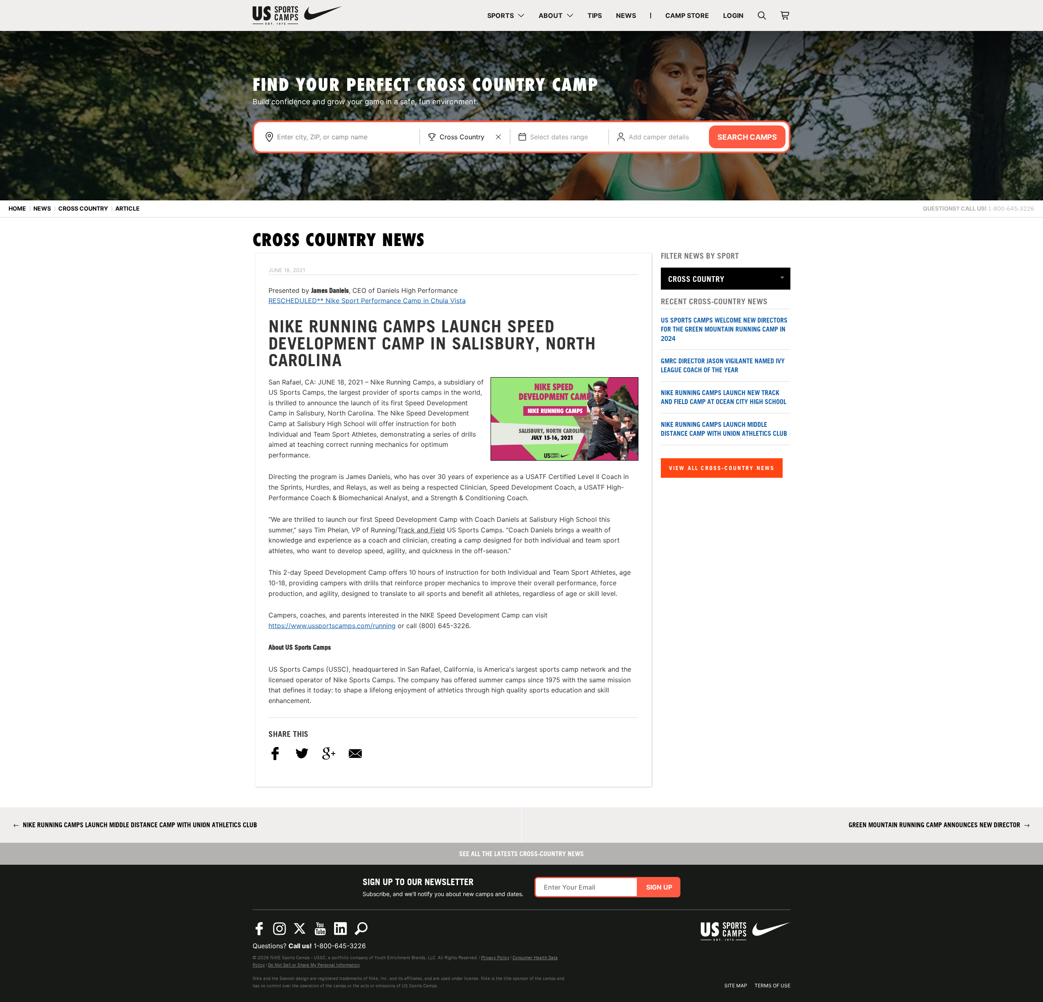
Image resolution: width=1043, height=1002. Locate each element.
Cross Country (462, 137)
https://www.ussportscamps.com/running (332, 626)
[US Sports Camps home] (297, 15)
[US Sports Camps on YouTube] (320, 928)
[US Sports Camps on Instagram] (279, 928)
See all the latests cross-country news (521, 854)
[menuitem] (505, 15)
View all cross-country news (722, 467)
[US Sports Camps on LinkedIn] (340, 928)
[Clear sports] (498, 137)
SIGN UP (659, 887)
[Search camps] (360, 928)
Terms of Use (772, 985)
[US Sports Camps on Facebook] (259, 928)
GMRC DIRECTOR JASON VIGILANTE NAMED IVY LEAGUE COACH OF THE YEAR (723, 365)
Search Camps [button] (747, 137)
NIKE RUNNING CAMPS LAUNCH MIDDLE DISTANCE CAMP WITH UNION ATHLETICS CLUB (724, 428)
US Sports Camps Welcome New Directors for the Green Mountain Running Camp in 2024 (724, 329)
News (42, 208)
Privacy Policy (495, 957)
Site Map (735, 985)
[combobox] (344, 136)
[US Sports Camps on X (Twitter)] (299, 928)
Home (17, 208)
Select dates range (559, 137)
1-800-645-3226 (340, 946)
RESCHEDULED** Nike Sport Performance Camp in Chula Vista (367, 301)
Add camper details (659, 137)
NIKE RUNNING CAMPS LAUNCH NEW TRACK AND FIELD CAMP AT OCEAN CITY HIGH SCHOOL (723, 397)
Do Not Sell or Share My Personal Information (314, 965)
